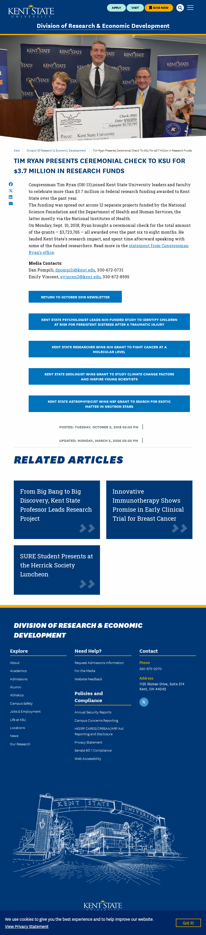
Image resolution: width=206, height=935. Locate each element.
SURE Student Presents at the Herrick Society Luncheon (56, 565)
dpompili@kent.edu (75, 270)
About (15, 662)
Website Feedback (88, 679)
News (14, 735)
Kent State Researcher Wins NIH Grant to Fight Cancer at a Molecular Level (109, 349)
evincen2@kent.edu (80, 276)
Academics (18, 670)
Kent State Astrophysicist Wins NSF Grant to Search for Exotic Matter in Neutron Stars (109, 403)
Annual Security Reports (93, 712)
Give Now (160, 7)
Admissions (18, 679)
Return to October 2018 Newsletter (75, 297)
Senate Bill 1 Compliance (93, 750)
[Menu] (190, 8)
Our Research (20, 744)
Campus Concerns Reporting (96, 720)
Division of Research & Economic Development (103, 25)
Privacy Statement (88, 742)
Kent (17, 150)
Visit (135, 7)
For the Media (85, 670)
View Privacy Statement (26, 926)
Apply (116, 7)
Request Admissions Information (99, 662)
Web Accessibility (88, 758)
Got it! (188, 922)
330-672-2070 (150, 668)
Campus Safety (21, 703)
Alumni (15, 687)
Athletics (17, 695)
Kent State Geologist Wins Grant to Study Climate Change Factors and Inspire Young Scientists (109, 376)
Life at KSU (18, 719)
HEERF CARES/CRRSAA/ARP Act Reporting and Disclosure (99, 731)
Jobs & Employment (25, 711)
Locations (17, 727)
